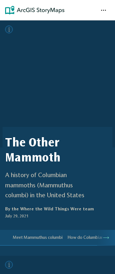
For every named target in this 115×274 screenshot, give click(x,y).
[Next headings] (106, 238)
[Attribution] (9, 29)
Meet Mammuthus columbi (38, 237)
